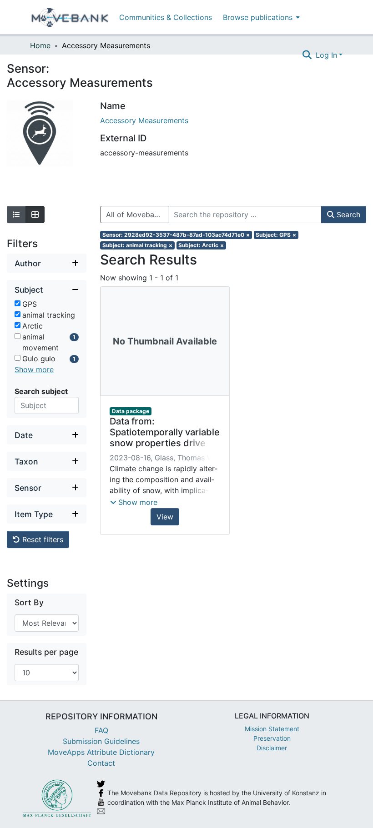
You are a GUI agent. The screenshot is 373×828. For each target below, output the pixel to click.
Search (347, 214)
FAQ (101, 730)
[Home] (70, 17)
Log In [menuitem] (326, 55)
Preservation (272, 738)
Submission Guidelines (101, 741)
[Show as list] (16, 214)
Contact (101, 763)
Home (40, 45)
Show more (34, 369)
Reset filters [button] (41, 539)
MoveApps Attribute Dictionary (101, 752)
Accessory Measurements (144, 120)
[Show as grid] (35, 214)
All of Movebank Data (137, 214)
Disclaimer (272, 748)
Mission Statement (272, 729)
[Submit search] (307, 55)
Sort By (29, 602)
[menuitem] (260, 17)
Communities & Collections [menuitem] (165, 17)
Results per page (46, 652)
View (164, 516)
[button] (134, 502)
